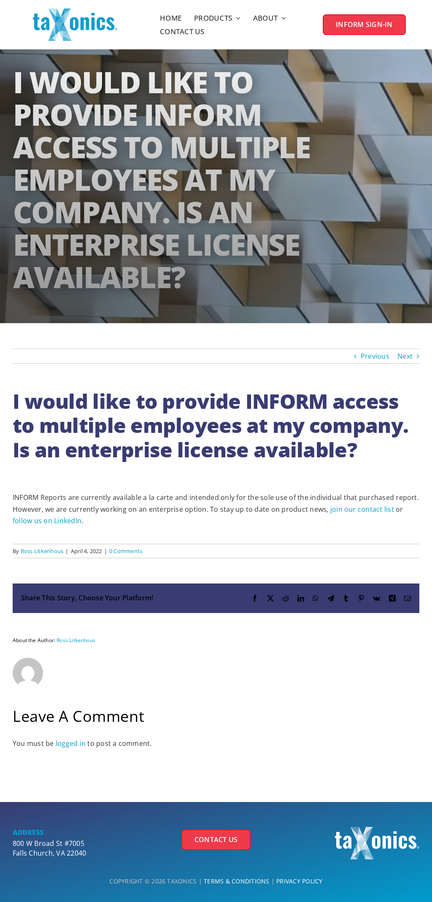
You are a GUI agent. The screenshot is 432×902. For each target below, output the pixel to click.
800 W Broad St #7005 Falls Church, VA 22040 (49, 848)
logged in (71, 743)
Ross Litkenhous (42, 551)
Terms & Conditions (236, 881)
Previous (375, 356)
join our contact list (362, 509)
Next (405, 356)
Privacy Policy (299, 881)
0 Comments (125, 551)
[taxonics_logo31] (377, 830)
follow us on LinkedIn (47, 520)
